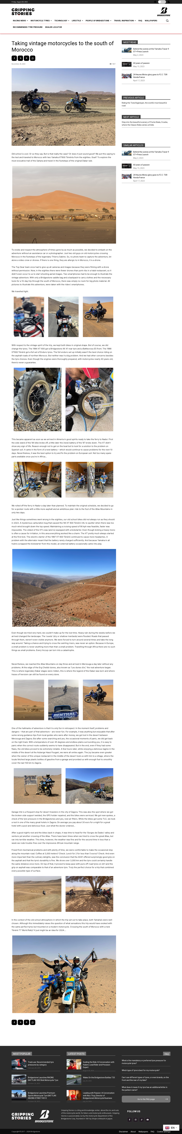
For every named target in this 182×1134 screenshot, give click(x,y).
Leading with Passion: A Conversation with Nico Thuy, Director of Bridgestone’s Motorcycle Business (98, 1095)
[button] (167, 20)
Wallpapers (143, 1131)
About (133, 1131)
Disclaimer (123, 1131)
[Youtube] (147, 1119)
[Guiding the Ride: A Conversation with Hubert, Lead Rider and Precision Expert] (74, 1064)
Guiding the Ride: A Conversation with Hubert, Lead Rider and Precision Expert (98, 1064)
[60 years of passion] (127, 64)
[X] (20, 58)
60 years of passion (141, 63)
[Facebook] (14, 58)
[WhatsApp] (32, 58)
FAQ (152, 1131)
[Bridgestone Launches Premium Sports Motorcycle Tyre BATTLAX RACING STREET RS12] (19, 1095)
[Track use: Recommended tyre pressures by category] (19, 1064)
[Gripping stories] (29, 11)
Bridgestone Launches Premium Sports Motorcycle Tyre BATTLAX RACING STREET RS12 (42, 1095)
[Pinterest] (26, 58)
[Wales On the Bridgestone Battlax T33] (74, 1080)
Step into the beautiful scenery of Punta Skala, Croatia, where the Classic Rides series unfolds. (145, 123)
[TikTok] (141, 1119)
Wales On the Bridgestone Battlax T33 (99, 1077)
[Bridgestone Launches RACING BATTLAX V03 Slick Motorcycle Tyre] (19, 1080)
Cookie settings (163, 1131)
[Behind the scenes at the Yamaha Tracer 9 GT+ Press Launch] (127, 50)
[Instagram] (135, 1119)
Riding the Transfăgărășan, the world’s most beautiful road (144, 104)
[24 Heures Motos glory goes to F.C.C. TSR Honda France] (127, 75)
